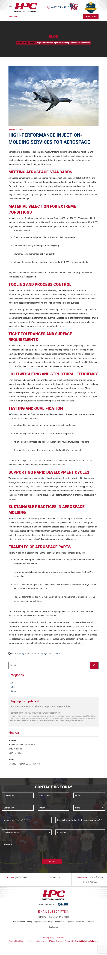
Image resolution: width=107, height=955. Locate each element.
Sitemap (60, 937)
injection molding (52, 653)
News (13, 687)
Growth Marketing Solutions (86, 941)
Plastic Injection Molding (22, 922)
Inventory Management (64, 922)
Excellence (89, 922)
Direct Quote (91, 16)
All (11, 683)
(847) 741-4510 (60, 7)
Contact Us (54, 877)
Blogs (13, 691)
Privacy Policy (48, 937)
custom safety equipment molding (27, 653)
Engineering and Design (43, 922)
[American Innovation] (73, 7)
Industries (80, 922)
